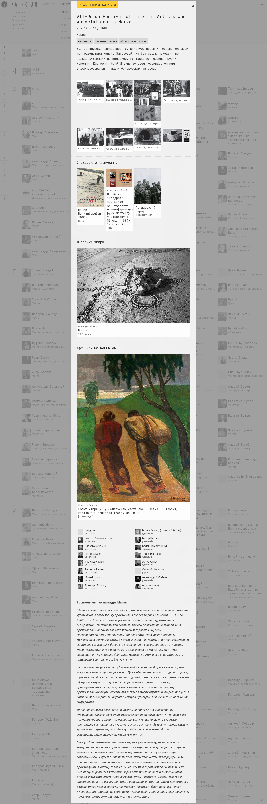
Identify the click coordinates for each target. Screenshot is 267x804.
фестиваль (85, 41)
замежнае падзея (106, 41)
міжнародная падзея (133, 41)
